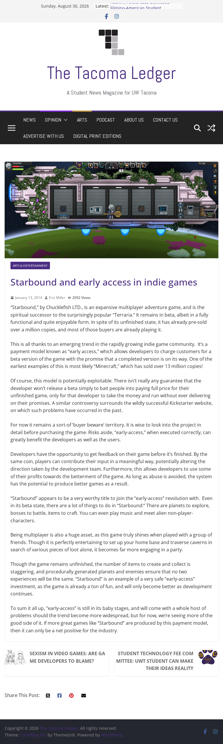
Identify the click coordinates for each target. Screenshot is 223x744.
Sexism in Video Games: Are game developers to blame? (67, 657)
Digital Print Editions (97, 136)
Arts (82, 119)
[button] (64, 120)
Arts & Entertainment (30, 265)
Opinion (53, 119)
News (29, 119)
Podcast (105, 119)
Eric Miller (57, 297)
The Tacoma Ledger (111, 73)
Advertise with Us (43, 136)
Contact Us (165, 119)
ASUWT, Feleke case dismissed (140, 6)
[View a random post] (211, 128)
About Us (134, 119)
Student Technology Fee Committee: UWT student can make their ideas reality (154, 660)
